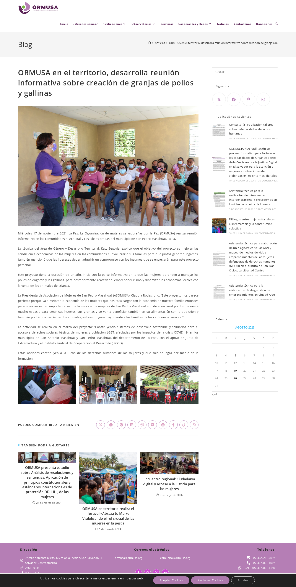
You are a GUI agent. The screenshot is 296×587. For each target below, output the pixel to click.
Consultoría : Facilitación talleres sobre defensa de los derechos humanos (251, 129)
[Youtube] (165, 572)
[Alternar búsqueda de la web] (276, 24)
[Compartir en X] (100, 424)
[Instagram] (263, 99)
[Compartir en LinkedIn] (131, 424)
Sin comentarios (268, 138)
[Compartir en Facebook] (111, 424)
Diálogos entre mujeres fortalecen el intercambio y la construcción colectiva (252, 223)
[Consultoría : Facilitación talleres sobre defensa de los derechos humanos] (219, 131)
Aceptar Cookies (171, 580)
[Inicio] (149, 43)
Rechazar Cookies (210, 580)
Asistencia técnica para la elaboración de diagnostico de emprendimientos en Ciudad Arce (252, 290)
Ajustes (243, 580)
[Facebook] (234, 99)
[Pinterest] (248, 99)
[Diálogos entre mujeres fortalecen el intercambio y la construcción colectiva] (219, 225)
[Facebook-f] (138, 572)
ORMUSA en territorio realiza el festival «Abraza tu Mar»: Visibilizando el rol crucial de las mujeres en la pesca (108, 516)
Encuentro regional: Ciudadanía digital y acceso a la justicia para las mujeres (169, 484)
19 (235, 370)
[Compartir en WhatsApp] (194, 424)
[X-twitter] (156, 572)
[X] (219, 99)
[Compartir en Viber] (142, 424)
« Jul (214, 394)
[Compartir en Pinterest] (121, 424)
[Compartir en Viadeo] (183, 424)
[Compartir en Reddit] (163, 424)
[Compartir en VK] (152, 424)
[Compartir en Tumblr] (173, 424)
